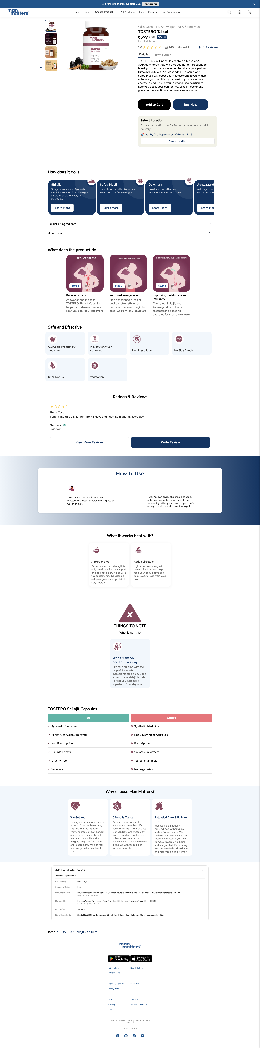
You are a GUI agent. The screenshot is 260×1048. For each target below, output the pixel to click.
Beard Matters (136, 968)
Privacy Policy (113, 988)
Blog (110, 1009)
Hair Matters (113, 968)
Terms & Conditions (138, 1004)
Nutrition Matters (115, 973)
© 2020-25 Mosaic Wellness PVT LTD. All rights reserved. (130, 1021)
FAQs (110, 999)
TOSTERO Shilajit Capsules (79, 932)
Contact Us (134, 984)
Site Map (111, 1004)
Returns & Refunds (116, 984)
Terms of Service (130, 1028)
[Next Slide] (214, 197)
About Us (134, 999)
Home (51, 932)
